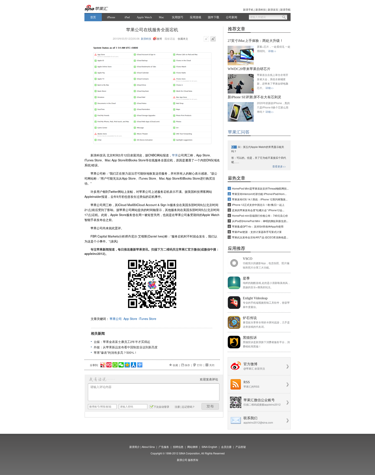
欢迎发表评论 (209, 379)
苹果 (175, 155)
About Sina (148, 447)
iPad (127, 17)
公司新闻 (231, 17)
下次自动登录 (161, 406)
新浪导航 (285, 9)
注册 (177, 406)
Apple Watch (144, 17)
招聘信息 (178, 447)
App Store (130, 318)
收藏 (175, 365)
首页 (93, 17)
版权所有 (193, 460)
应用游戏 (195, 17)
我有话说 (169, 38)
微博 (159, 38)
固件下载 (213, 17)
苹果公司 (116, 318)
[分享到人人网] (133, 364)
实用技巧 (177, 17)
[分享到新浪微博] (102, 364)
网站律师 (192, 447)
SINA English (209, 447)
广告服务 (164, 447)
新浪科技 (260, 9)
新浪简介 (134, 447)
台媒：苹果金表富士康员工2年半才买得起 (122, 341)
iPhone (111, 17)
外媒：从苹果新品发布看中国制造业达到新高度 (126, 347)
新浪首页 (273, 9)
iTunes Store (147, 318)
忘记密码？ (188, 406)
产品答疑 (240, 447)
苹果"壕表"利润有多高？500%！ (115, 352)
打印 (199, 365)
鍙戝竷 (210, 406)
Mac (161, 17)
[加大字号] (213, 39)
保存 (187, 365)
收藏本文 (183, 38)
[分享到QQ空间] (127, 364)
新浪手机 (248, 9)
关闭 (211, 365)
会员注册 (226, 447)
